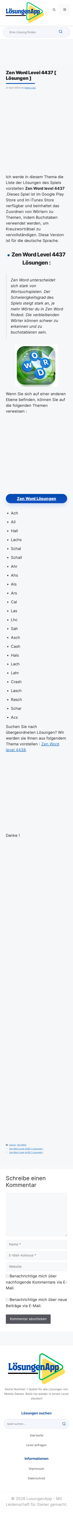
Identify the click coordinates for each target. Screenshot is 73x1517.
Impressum (36, 1468)
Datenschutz (36, 1478)
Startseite (36, 1435)
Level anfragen (36, 1445)
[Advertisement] (36, 131)
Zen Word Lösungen (36, 498)
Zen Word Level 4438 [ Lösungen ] (26, 1152)
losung (12, 1145)
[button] (54, 9)
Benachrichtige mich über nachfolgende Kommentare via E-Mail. (36, 1282)
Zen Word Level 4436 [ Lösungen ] (26, 1149)
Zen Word (21, 1145)
